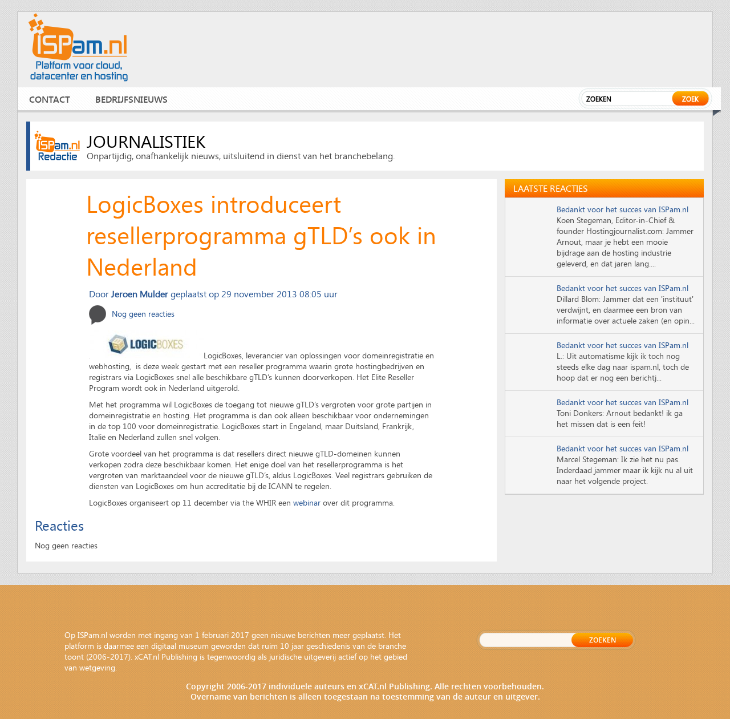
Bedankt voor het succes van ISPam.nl (622, 209)
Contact (49, 99)
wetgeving (97, 667)
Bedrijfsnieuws (131, 99)
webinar (307, 502)
